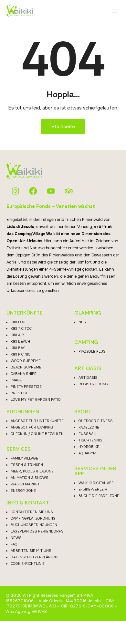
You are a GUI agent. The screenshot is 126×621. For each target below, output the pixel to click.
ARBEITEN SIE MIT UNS (31, 550)
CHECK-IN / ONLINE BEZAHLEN (37, 433)
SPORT (82, 411)
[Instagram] (15, 191)
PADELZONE (89, 427)
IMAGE (16, 380)
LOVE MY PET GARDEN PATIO (36, 399)
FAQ (14, 544)
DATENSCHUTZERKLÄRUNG (34, 557)
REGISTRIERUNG (93, 384)
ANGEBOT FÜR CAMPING (32, 427)
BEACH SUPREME (26, 367)
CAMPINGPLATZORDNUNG (33, 518)
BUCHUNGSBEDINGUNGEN (34, 525)
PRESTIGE (19, 393)
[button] (116, 11)
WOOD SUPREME (26, 360)
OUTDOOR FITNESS (96, 421)
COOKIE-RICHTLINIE (28, 563)
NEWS (16, 537)
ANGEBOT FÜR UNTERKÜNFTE (37, 421)
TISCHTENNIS (90, 440)
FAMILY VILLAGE (24, 458)
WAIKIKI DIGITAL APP (96, 483)
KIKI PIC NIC (20, 354)
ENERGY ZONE (23, 490)
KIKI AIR (17, 335)
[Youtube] (51, 191)
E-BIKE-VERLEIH (93, 489)
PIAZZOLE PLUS (92, 351)
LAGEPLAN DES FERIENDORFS (37, 531)
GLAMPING (87, 313)
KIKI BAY (18, 348)
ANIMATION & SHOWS (29, 477)
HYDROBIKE (89, 446)
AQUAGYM (87, 453)
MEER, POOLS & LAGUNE (32, 471)
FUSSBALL (88, 433)
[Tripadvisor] (69, 191)
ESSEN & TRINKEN (27, 464)
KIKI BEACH (20, 341)
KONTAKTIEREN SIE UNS (32, 512)
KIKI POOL (19, 322)
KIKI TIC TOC (21, 328)
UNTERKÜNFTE (24, 313)
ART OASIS (87, 368)
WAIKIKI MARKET (25, 484)
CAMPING (86, 342)
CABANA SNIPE (24, 373)
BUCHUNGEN (22, 411)
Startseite (63, 126)
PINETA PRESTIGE (26, 386)
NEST (83, 322)
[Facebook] (33, 191)
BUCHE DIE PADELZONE (99, 495)
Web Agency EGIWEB (26, 611)
